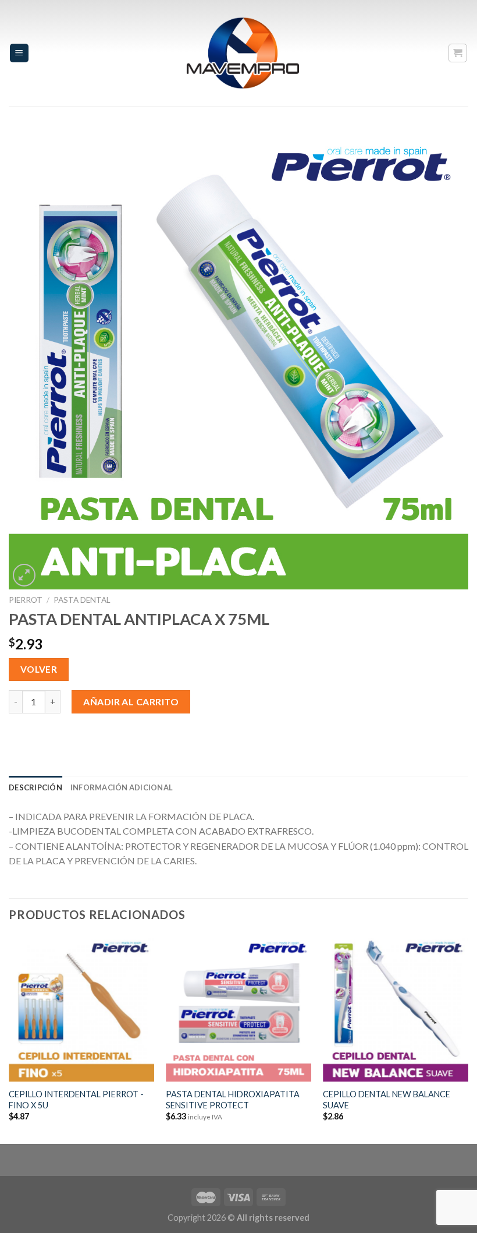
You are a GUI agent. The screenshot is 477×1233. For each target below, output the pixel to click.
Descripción (35, 787)
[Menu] (19, 53)
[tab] (35, 787)
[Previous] (9, 1039)
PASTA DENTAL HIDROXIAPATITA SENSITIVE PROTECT (233, 1099)
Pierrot (25, 600)
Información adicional (121, 787)
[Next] (467, 1039)
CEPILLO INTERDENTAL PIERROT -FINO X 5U (76, 1099)
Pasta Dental (82, 600)
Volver (39, 669)
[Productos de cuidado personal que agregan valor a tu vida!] (243, 53)
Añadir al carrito (131, 701)
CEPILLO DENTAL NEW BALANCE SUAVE (386, 1099)
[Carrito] (458, 53)
